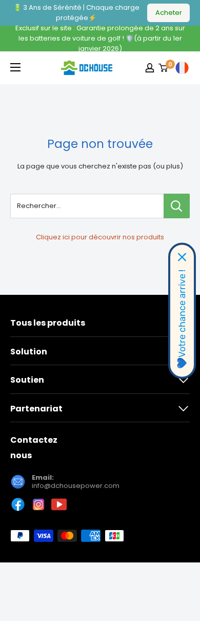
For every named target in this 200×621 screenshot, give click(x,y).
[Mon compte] (149, 67)
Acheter (168, 12)
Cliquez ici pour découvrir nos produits (100, 237)
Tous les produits (47, 323)
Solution (28, 351)
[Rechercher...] (177, 206)
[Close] (182, 257)
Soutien (27, 380)
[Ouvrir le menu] (15, 67)
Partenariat (36, 409)
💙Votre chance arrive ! (182, 318)
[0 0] (163, 67)
